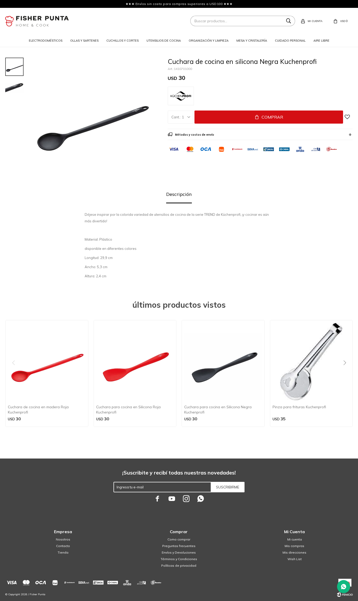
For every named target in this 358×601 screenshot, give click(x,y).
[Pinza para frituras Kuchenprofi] (311, 361)
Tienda (63, 552)
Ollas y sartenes (84, 40)
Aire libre (321, 40)
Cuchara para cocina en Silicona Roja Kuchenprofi (128, 410)
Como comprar (178, 539)
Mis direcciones (294, 552)
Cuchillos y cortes (122, 40)
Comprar (272, 117)
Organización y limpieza (209, 40)
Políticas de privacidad (178, 565)
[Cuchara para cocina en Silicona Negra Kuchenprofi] (223, 361)
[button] (346, 373)
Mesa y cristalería (251, 40)
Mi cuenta (294, 539)
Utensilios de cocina (164, 40)
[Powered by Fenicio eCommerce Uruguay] (345, 594)
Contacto (63, 546)
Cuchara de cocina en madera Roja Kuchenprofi (38, 410)
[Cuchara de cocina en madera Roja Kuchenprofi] (47, 361)
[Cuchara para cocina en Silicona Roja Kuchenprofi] (135, 361)
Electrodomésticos (45, 40)
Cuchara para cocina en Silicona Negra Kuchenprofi (218, 410)
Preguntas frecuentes (179, 546)
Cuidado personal (290, 40)
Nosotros (63, 539)
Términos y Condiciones (179, 559)
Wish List (295, 559)
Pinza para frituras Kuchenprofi (299, 407)
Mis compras (294, 546)
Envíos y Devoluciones (179, 552)
